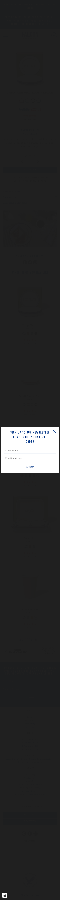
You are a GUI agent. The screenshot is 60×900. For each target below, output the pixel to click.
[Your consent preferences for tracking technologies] (4, 895)
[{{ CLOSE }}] (54, 431)
